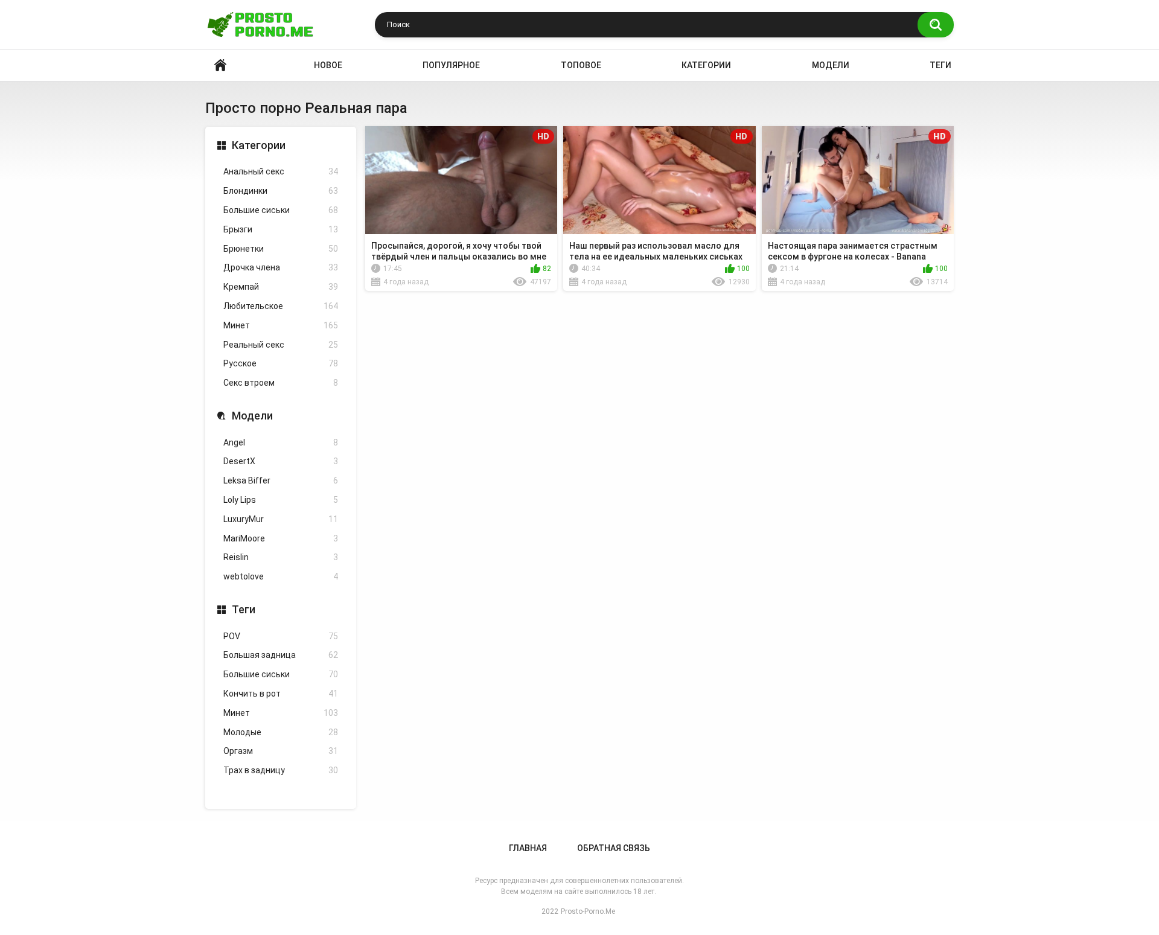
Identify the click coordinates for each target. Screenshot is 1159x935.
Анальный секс (280, 171)
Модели (830, 65)
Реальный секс (280, 344)
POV (280, 636)
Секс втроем (280, 383)
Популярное (451, 65)
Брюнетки (280, 249)
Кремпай (280, 287)
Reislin (280, 557)
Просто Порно (220, 65)
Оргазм (280, 751)
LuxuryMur (280, 519)
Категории (706, 65)
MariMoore (280, 538)
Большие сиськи (280, 210)
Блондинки (280, 191)
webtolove (280, 576)
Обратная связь (613, 848)
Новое (328, 65)
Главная (528, 848)
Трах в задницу (280, 770)
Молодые (280, 732)
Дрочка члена (280, 267)
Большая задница (280, 655)
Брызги (280, 229)
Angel (280, 442)
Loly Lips (280, 500)
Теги (940, 65)
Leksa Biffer (280, 480)
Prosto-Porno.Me (588, 911)
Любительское (280, 306)
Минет (280, 325)
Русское (280, 363)
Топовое (581, 65)
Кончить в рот (280, 693)
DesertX (280, 461)
